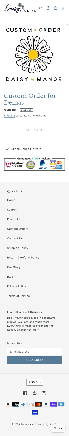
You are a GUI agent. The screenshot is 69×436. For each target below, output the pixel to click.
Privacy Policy (16, 286)
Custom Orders (17, 228)
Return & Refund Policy (23, 257)
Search (12, 209)
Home (11, 200)
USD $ (33, 382)
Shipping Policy (17, 248)
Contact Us (14, 238)
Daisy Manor (27, 424)
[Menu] (63, 8)
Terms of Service (18, 296)
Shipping (9, 115)
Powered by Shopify (46, 424)
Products (13, 219)
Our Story (14, 267)
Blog (10, 276)
